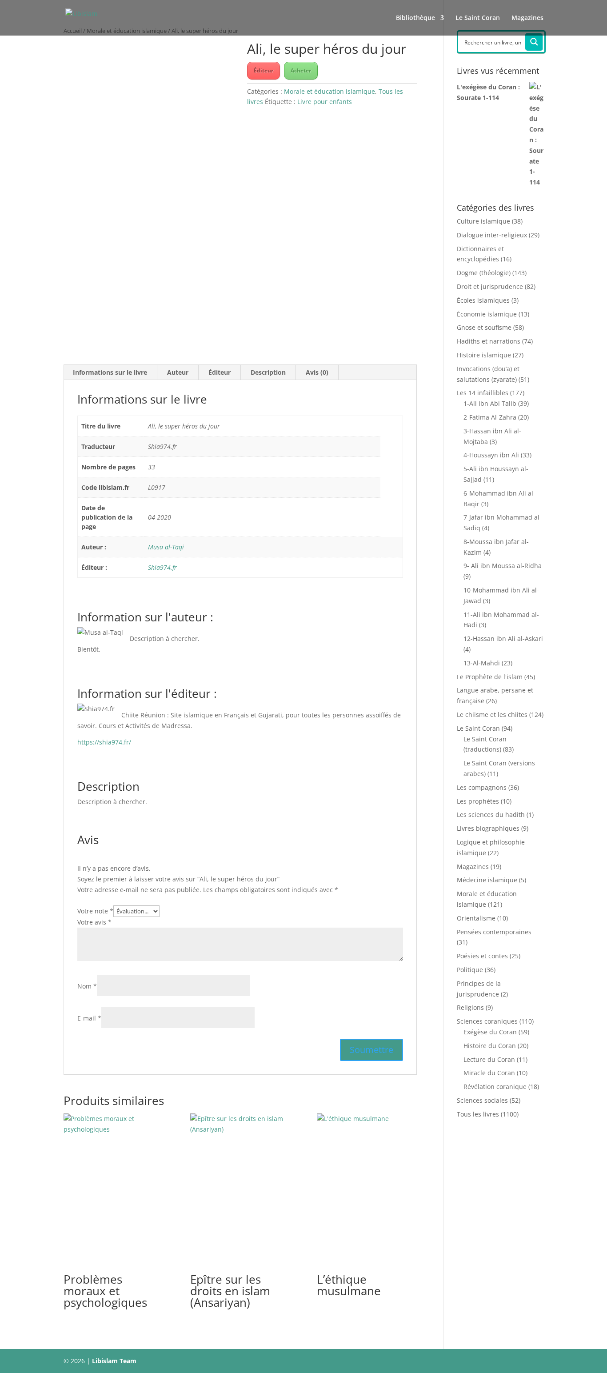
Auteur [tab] (177, 372)
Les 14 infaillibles (482, 392)
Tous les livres (478, 1114)
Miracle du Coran (489, 1073)
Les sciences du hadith (491, 814)
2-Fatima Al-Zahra (489, 417)
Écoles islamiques (483, 300)
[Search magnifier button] (534, 42)
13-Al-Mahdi (481, 663)
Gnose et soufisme (484, 327)
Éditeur (263, 70)
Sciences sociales (482, 1100)
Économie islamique (487, 314)
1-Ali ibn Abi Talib (489, 403)
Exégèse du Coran (490, 1032)
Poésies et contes (482, 956)
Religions (470, 1007)
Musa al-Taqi (166, 547)
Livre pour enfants (324, 101)
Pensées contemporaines (494, 932)
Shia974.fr (162, 567)
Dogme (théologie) (484, 272)
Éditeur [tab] (219, 372)
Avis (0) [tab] (317, 372)
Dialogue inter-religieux (492, 235)
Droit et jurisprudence (490, 286)
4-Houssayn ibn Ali (491, 455)
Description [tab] (268, 372)
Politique (470, 969)
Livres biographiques (488, 828)
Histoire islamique (484, 355)
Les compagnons (482, 787)
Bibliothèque (415, 18)
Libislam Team (114, 1361)
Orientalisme (476, 918)
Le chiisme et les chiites (492, 714)
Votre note (95, 911)
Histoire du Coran (489, 1045)
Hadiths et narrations (488, 341)
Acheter (301, 70)
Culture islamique (483, 221)
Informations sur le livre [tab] (110, 372)
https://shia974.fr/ (104, 742)
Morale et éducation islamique (329, 91)
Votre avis (94, 922)
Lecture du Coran (489, 1059)
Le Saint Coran (477, 18)
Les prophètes (478, 801)
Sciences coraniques (487, 1021)
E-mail (89, 1018)
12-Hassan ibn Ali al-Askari (503, 638)
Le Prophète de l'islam (490, 676)
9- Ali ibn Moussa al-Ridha (502, 565)
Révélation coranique (495, 1086)
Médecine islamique (487, 880)
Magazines (527, 18)
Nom (87, 986)
